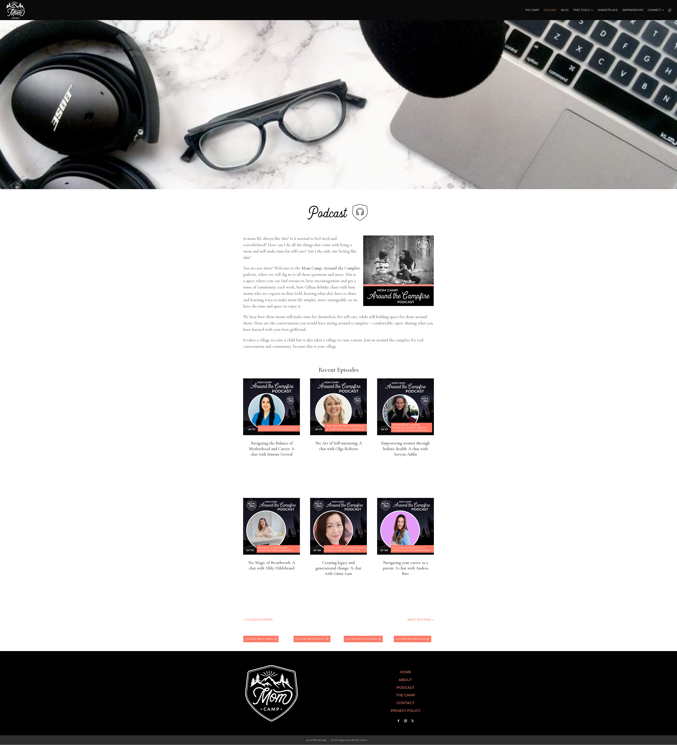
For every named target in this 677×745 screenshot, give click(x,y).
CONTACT (405, 703)
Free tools (581, 10)
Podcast (550, 10)
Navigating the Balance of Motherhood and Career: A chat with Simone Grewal (271, 449)
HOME (405, 672)
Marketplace (608, 10)
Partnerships (632, 10)
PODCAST (405, 687)
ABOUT (405, 680)
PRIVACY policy (405, 711)
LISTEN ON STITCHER (361, 639)
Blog (565, 10)
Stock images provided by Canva (349, 739)
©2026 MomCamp (316, 739)
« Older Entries (258, 620)
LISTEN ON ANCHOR (411, 639)
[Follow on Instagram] (405, 721)
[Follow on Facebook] (398, 721)
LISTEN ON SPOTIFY (310, 639)
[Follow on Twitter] (412, 721)
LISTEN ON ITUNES (259, 639)
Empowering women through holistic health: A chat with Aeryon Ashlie (405, 449)
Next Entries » (420, 620)
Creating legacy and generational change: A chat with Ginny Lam (338, 568)
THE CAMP (532, 10)
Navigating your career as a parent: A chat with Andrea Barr (405, 568)
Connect (654, 10)
